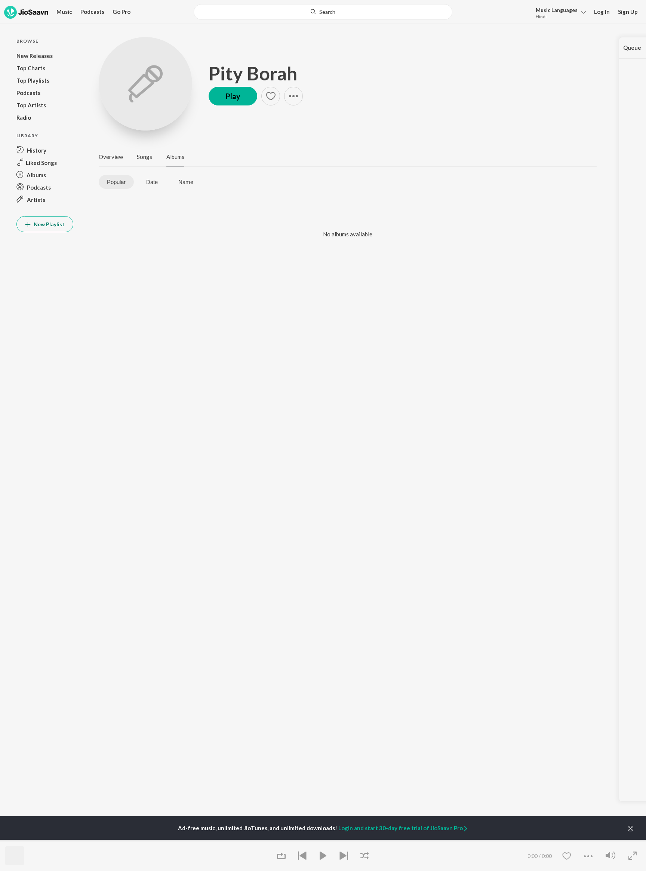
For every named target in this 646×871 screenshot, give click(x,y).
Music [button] (64, 11)
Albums (175, 156)
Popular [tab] (116, 182)
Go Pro (121, 11)
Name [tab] (185, 182)
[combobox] (323, 11)
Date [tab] (152, 182)
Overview (111, 156)
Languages (557, 10)
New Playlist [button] (49, 224)
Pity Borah (253, 73)
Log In (602, 11)
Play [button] (232, 96)
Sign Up (628, 11)
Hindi (541, 16)
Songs (144, 156)
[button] (559, 12)
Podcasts (92, 11)
